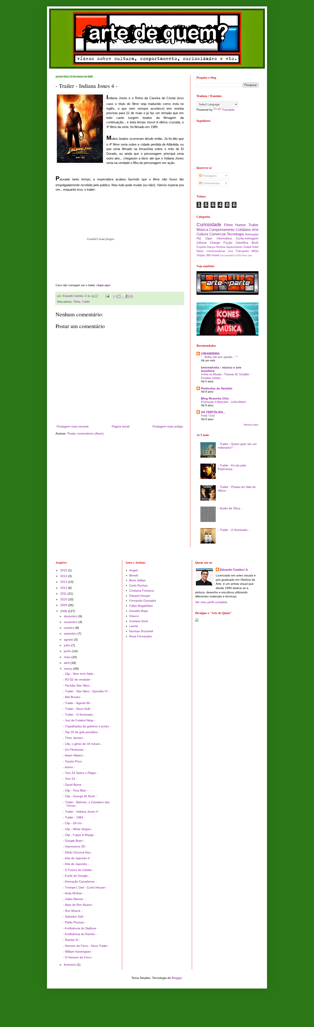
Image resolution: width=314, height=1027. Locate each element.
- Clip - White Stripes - (78, 829)
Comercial (217, 234)
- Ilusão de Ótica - (230, 508)
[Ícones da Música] (227, 334)
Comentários (211, 183)
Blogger (177, 978)
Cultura (202, 234)
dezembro (71, 616)
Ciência (202, 242)
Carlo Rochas (138, 585)
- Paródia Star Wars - (77, 685)
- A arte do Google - (76, 875)
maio (67, 657)
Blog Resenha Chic (215, 398)
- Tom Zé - (70, 778)
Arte (255, 230)
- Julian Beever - (74, 899)
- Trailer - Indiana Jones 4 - (81, 811)
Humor (240, 225)
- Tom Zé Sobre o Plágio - (80, 773)
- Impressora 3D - (75, 846)
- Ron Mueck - (72, 910)
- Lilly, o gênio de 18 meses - (82, 744)
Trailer (86, 301)
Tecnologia (235, 234)
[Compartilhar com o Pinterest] (131, 296)
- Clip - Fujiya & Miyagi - (79, 835)
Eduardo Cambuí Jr (234, 569)
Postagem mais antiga (168, 426)
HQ (199, 238)
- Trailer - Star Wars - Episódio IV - (86, 691)
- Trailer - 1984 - (74, 817)
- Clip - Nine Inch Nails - (79, 673)
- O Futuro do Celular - (78, 870)
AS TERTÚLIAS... (213, 412)
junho (68, 651)
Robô (255, 247)
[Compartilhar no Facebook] (127, 296)
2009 (64, 605)
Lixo (230, 251)
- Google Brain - (74, 840)
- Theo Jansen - (74, 738)
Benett (133, 575)
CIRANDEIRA (210, 353)
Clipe (208, 238)
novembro (71, 622)
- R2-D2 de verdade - (77, 679)
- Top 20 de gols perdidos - (81, 732)
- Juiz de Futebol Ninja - (79, 720)
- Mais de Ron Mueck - (78, 904)
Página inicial (120, 426)
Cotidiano (243, 230)
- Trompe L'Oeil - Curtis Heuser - (85, 887)
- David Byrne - (73, 784)
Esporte (201, 247)
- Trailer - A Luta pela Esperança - (232, 467)
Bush (255, 242)
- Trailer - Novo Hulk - (77, 708)
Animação (251, 234)
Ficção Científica (235, 242)
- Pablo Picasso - (74, 922)
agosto (69, 639)
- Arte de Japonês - (76, 864)
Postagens (209, 175)
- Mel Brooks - (72, 697)
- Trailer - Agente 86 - (77, 703)
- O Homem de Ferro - (78, 957)
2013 (64, 581)
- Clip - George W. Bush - (80, 796)
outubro (69, 627)
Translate (228, 109)
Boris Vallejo (137, 580)
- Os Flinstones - (74, 749)
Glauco (134, 616)
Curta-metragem (247, 238)
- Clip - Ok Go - (73, 823)
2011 (63, 593)
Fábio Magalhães (141, 605)
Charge (215, 242)
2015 (64, 570)
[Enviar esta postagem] (107, 296)
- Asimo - (69, 767)
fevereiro (70, 964)
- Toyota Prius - (73, 761)
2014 (64, 576)
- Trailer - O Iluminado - (233, 530)
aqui (107, 285)
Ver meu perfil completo (211, 602)
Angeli (133, 570)
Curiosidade (209, 224)
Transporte (242, 251)
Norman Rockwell (141, 631)
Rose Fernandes (140, 636)
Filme (76, 301)
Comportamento (222, 230)
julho (67, 645)
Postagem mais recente (73, 426)
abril (67, 663)
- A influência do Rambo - (80, 934)
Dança (211, 247)
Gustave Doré (138, 621)
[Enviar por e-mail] (115, 296)
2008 (64, 611)
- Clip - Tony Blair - (75, 790)
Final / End (207, 415)
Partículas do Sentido (216, 388)
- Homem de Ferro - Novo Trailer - (86, 945)
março (68, 668)
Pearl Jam (247, 255)
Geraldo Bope (138, 611)
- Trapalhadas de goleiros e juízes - (87, 726)
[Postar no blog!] (119, 296)
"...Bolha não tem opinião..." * (219, 357)
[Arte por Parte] (227, 293)
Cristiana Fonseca (141, 590)
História (220, 247)
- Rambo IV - (71, 940)
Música (202, 230)
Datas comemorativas (211, 251)
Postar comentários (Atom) (85, 433)
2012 (64, 587)
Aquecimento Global (238, 247)
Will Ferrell (212, 255)
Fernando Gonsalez (142, 600)
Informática (224, 238)
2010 (64, 599)
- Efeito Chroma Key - (77, 852)
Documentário (227, 255)
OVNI (238, 255)
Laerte (133, 626)
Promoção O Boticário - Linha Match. (224, 402)
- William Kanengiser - (78, 951)
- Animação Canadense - (80, 881)
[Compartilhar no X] (123, 296)
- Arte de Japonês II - (77, 858)
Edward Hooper (139, 595)
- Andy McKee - (73, 893)
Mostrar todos (251, 424)
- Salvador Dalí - (74, 916)
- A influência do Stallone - (80, 928)
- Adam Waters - (74, 755)
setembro (71, 633)
